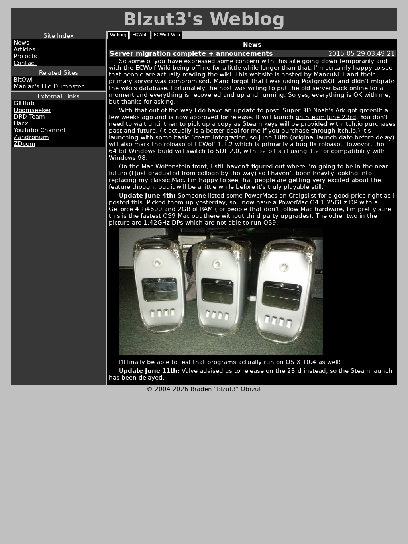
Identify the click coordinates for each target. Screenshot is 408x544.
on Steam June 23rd (326, 116)
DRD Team (29, 116)
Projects (25, 56)
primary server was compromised (159, 81)
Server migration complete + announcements (191, 53)
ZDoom (24, 143)
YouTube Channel (39, 130)
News (21, 42)
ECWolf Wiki (167, 34)
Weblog (118, 34)
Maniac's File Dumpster (49, 86)
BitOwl (23, 79)
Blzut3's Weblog (204, 19)
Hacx (21, 123)
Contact (25, 62)
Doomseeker (32, 109)
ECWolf (140, 34)
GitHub (24, 103)
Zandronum (31, 136)
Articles (24, 49)
